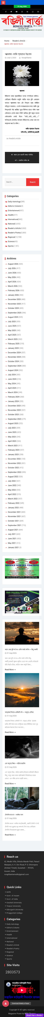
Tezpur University (14, 906)
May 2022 (12, 490)
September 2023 (14, 419)
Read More (9, 669)
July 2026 (12, 268)
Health (10, 215)
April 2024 (12, 388)
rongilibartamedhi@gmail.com (16, 874)
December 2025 (14, 299)
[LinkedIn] (27, 11)
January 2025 (13, 348)
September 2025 (14, 313)
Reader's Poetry (14, 233)
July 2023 (12, 428)
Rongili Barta (26, 58)
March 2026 (12, 286)
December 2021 (14, 512)
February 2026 (13, 290)
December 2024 (14, 352)
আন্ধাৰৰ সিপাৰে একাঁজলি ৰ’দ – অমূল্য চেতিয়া (19, 712)
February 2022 (13, 503)
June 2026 (12, 273)
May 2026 (12, 277)
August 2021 (13, 530)
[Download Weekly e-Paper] (5, 1003)
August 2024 (13, 370)
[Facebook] (5, 11)
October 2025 (13, 308)
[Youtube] (16, 11)
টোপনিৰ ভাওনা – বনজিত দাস (14, 815)
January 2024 (13, 401)
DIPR (9, 892)
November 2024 (14, 357)
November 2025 (14, 304)
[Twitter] (11, 11)
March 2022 (12, 499)
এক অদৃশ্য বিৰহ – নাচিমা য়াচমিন (15, 763)
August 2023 (13, 423)
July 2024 (12, 375)
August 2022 (13, 477)
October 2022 (13, 468)
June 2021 (12, 538)
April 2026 (12, 282)
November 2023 (14, 410)
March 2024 (12, 392)
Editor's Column (14, 206)
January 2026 (13, 295)
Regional (11, 237)
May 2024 (12, 384)
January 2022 (13, 508)
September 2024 (14, 366)
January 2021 (13, 547)
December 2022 (14, 459)
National (11, 224)
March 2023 (12, 445)
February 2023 (13, 450)
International (13, 219)
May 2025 (12, 330)
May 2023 (12, 437)
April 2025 (12, 335)
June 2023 (12, 432)
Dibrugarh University (15, 910)
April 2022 (12, 494)
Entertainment (13, 210)
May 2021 (12, 543)
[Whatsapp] (32, 11)
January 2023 (13, 454)
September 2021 (14, 525)
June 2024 (12, 379)
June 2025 (12, 326)
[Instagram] (22, 11)
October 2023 (13, 414)
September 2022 (14, 472)
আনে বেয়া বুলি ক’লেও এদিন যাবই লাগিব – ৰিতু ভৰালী (21, 649)
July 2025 (12, 321)
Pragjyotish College (14, 913)
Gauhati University (14, 903)
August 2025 (13, 317)
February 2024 (13, 397)
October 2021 (13, 521)
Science (11, 241)
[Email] (38, 11)
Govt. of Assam (13, 896)
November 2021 (14, 516)
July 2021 (12, 534)
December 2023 (14, 406)
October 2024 (13, 361)
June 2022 (12, 485)
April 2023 (12, 441)
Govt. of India (12, 899)
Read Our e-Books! (35, 1015)
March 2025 (12, 339)
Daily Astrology (14, 202)
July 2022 (12, 481)
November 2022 (14, 463)
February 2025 (13, 344)
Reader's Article (15, 138)
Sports (10, 246)
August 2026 (13, 264)
